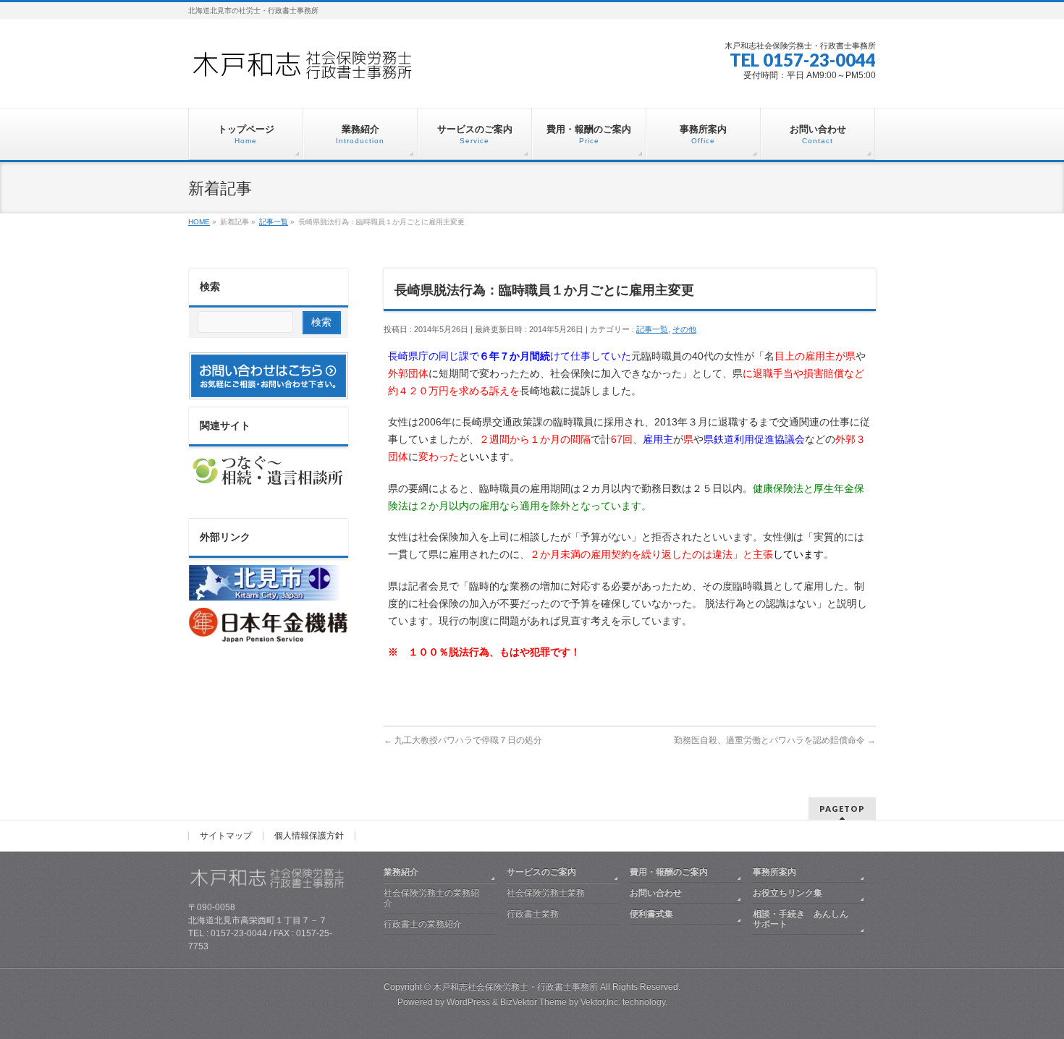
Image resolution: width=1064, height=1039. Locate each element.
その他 (684, 329)
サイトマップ (226, 835)
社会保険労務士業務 (546, 893)
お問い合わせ (656, 893)
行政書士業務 (533, 914)
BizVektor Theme (533, 1002)
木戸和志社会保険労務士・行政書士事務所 (515, 987)
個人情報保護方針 (309, 835)
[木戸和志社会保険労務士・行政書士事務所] (315, 70)
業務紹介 (401, 872)
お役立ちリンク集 (787, 893)
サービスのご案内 (541, 872)
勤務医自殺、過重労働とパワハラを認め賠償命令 (775, 740)
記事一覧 (652, 329)
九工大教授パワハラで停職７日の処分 (463, 740)
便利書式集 (651, 914)
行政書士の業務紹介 (423, 924)
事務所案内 (774, 872)
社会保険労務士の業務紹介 (431, 898)
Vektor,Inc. (600, 1002)
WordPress (468, 1002)
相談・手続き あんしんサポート (800, 919)
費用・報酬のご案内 (669, 872)
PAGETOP (842, 808)
